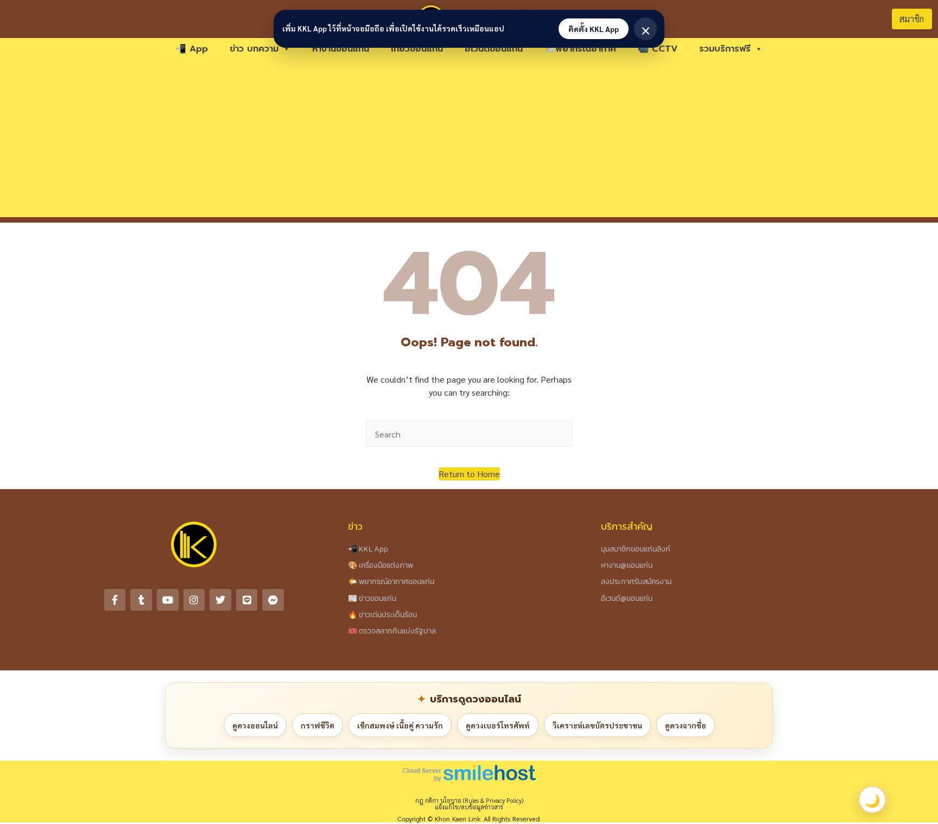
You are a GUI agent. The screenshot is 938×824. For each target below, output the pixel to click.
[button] (469, 473)
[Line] (247, 600)
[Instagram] (194, 600)
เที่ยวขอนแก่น (417, 48)
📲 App (191, 48)
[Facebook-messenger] (273, 600)
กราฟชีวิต (317, 725)
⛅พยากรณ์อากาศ (580, 48)
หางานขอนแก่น (340, 48)
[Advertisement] (469, 141)
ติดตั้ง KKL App (593, 29)
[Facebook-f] (115, 600)
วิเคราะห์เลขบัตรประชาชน (597, 725)
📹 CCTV (657, 48)
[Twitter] (220, 600)
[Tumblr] (141, 600)
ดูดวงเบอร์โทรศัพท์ (498, 725)
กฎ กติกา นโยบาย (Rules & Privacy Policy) (469, 800)
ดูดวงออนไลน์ (255, 725)
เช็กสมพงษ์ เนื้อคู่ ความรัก (400, 725)
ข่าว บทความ (254, 48)
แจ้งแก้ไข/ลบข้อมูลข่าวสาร (469, 807)
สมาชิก (911, 18)
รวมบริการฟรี (725, 48)
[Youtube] (168, 600)
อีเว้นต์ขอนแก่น (494, 48)
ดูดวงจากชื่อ (685, 725)
